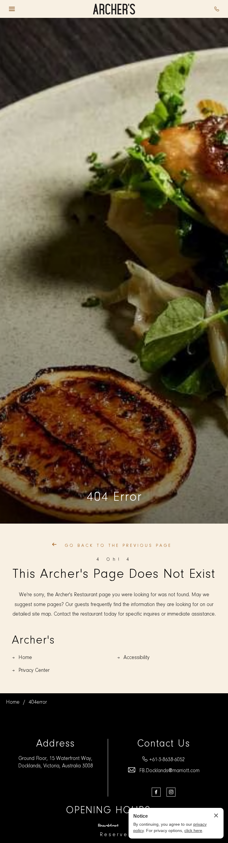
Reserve (114, 835)
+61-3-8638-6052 (167, 760)
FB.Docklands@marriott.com (169, 771)
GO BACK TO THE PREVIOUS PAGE (117, 546)
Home (25, 658)
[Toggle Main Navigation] (12, 9)
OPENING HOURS (108, 810)
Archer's (33, 641)
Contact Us (163, 744)
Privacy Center (34, 670)
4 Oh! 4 (114, 559)
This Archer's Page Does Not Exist (114, 574)
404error (37, 702)
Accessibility (137, 658)
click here (193, 830)
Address (55, 744)
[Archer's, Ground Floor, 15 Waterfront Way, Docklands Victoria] (114, 9)
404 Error (114, 497)
